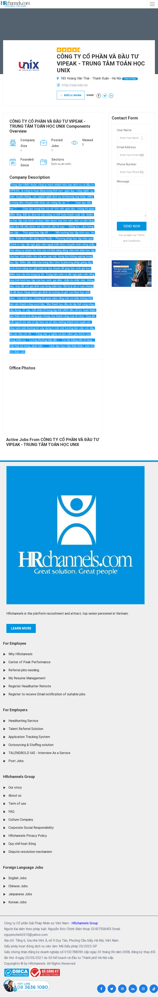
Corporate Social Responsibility (31, 828)
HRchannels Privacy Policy (27, 836)
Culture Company (20, 820)
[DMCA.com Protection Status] (16, 972)
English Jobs (17, 878)
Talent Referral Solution (25, 729)
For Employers (15, 710)
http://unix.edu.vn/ (75, 85)
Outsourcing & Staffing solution (30, 745)
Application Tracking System (29, 737)
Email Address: (126, 147)
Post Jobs (16, 761)
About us (14, 795)
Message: (123, 181)
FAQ (11, 812)
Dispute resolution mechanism (30, 852)
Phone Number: (127, 164)
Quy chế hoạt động (22, 844)
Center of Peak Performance (29, 662)
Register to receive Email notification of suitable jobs (46, 694)
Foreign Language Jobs (23, 867)
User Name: (124, 130)
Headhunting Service (23, 721)
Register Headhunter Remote (29, 686)
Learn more (21, 628)
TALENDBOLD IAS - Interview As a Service (39, 753)
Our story (15, 787)
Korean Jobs (17, 902)
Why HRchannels (20, 654)
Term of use (17, 804)
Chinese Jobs (18, 886)
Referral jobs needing (23, 670)
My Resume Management (26, 678)
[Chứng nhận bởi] (44, 972)
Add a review (72, 95)
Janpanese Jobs (20, 894)
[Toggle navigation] (152, 4)
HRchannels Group (19, 776)
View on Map (130, 79)
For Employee (14, 643)
